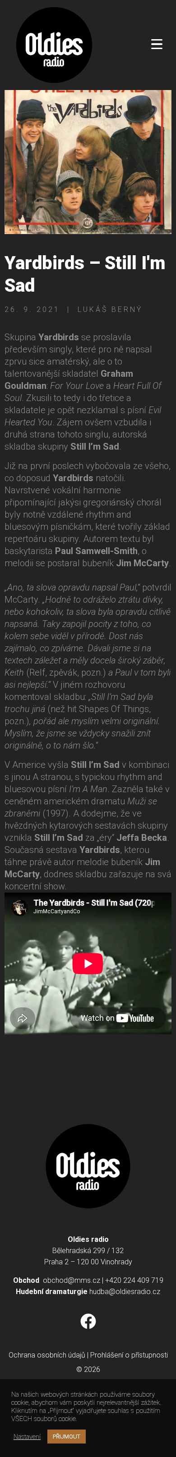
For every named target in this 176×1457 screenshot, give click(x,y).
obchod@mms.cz (71, 1280)
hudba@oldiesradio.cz (124, 1291)
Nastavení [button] (27, 1437)
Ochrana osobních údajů (47, 1355)
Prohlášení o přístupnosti (129, 1355)
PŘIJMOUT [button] (66, 1436)
